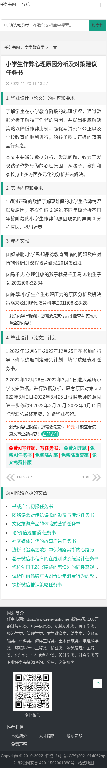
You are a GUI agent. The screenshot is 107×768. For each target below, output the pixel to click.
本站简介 (19, 736)
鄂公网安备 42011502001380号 (46, 763)
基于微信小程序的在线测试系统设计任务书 (55, 558)
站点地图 (86, 763)
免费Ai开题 (75, 448)
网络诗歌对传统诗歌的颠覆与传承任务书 (53, 515)
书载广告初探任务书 (32, 506)
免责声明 (19, 744)
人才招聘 (47, 736)
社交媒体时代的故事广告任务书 (44, 541)
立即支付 (50, 434)
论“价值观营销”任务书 (34, 532)
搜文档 (98, 25)
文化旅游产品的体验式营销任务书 (46, 523)
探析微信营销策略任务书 (37, 584)
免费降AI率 (46, 455)
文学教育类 (35, 47)
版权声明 (75, 736)
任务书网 (12, 47)
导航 (26, 4)
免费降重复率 (75, 455)
